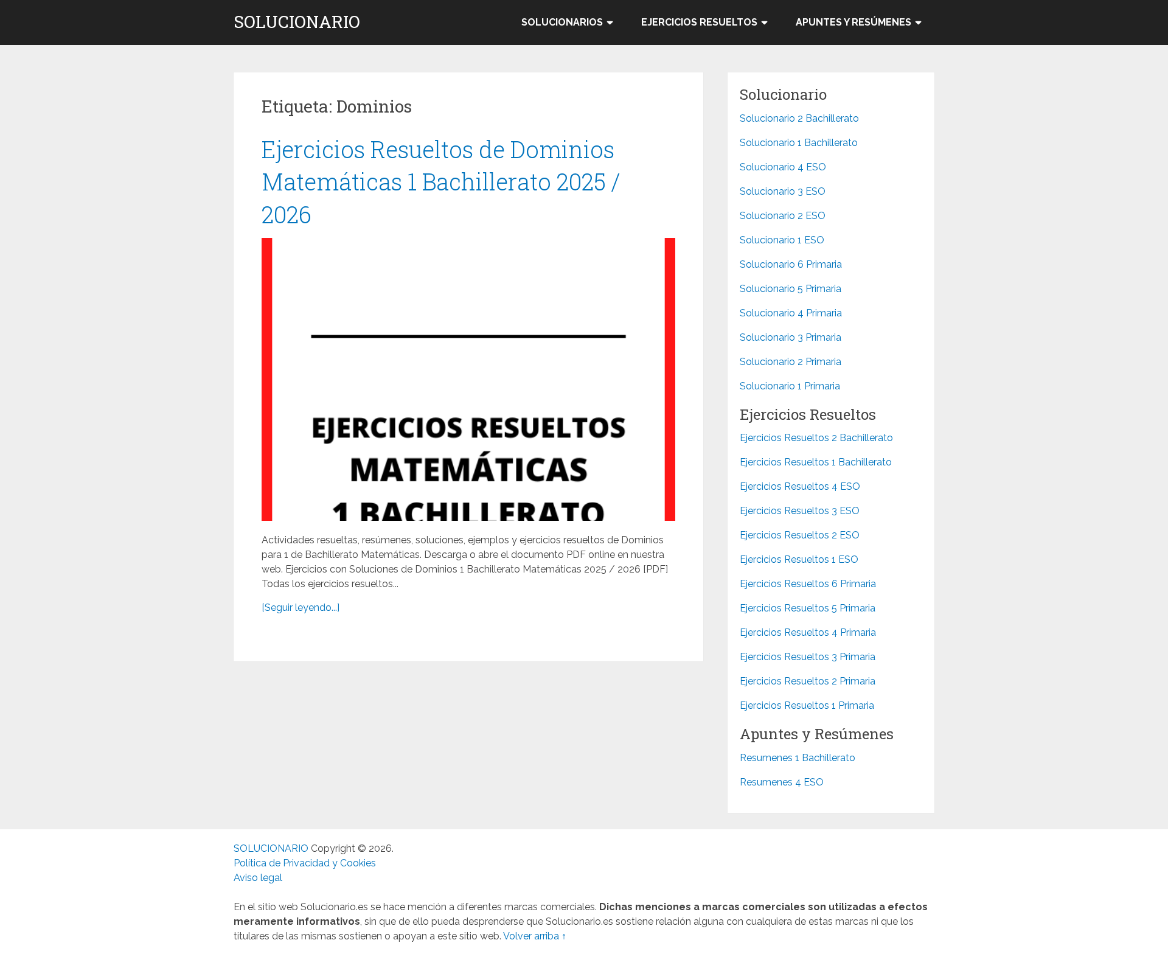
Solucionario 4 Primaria (791, 313)
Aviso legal (258, 877)
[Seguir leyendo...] (300, 607)
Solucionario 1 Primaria (790, 386)
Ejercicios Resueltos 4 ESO (800, 486)
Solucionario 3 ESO (783, 191)
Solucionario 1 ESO (782, 240)
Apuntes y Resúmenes (853, 22)
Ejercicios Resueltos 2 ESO (800, 535)
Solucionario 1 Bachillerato (799, 142)
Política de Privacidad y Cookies (305, 863)
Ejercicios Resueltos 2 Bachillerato (816, 438)
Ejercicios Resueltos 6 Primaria (808, 584)
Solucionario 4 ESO (783, 167)
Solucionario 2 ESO (783, 215)
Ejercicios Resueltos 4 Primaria (808, 632)
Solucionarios (562, 22)
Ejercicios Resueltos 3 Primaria (807, 657)
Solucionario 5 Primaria (790, 288)
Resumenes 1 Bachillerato (797, 758)
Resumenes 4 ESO (782, 782)
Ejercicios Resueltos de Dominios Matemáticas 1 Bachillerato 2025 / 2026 (441, 181)
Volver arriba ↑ (534, 936)
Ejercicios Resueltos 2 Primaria (807, 681)
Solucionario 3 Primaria (790, 337)
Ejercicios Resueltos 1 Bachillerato (816, 462)
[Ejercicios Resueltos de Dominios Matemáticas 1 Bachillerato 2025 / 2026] (468, 379)
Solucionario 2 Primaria (790, 361)
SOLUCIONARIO (297, 21)
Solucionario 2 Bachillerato (799, 118)
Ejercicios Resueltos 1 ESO (799, 559)
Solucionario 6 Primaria (791, 264)
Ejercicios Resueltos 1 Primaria (807, 705)
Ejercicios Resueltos (699, 22)
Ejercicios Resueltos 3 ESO (800, 511)
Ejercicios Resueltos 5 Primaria (807, 608)
